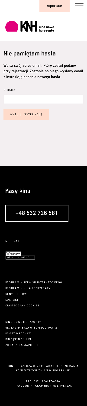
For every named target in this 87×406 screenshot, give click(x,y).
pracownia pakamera (32, 386)
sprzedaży (42, 288)
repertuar (54, 6)
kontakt (12, 300)
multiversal (62, 386)
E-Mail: (9, 90)
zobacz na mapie (19, 345)
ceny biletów (16, 294)
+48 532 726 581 (37, 213)
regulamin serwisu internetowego (34, 282)
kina (27, 288)
